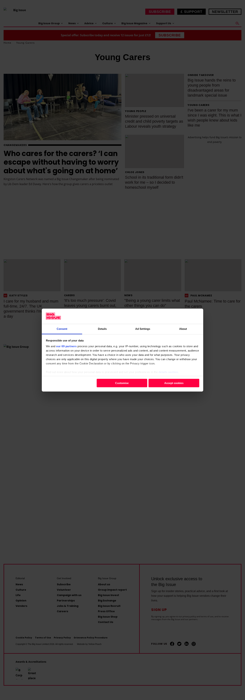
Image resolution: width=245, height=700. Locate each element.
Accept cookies (173, 383)
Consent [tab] (62, 328)
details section (168, 371)
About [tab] (183, 328)
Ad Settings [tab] (142, 328)
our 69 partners (66, 346)
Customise (122, 383)
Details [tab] (102, 328)
